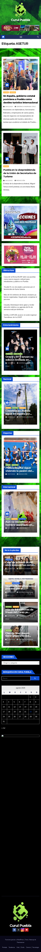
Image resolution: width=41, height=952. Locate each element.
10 (4, 707)
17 (4, 712)
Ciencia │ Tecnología (32, 947)
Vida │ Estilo (17, 353)
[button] (38, 37)
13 (20, 707)
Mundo (10, 515)
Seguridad (16, 583)
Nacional (19, 407)
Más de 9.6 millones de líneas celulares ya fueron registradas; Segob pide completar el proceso (20, 297)
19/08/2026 (13, 417)
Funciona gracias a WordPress (14, 939)
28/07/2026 (13, 474)
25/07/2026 (11, 363)
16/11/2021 (9, 180)
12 (15, 707)
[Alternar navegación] (21, 36)
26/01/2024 (9, 106)
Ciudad (10, 464)
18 (9, 712)
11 (9, 707)
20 (20, 712)
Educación (11, 407)
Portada (12, 92)
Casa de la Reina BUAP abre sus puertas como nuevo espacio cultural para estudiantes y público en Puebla (20, 279)
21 (25, 712)
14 (25, 707)
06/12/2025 (14, 525)
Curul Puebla (20, 20)
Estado (6, 92)
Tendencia (24, 515)
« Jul (3, 728)
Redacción (20, 180)
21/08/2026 (11, 568)
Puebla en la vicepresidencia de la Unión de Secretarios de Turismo (19, 173)
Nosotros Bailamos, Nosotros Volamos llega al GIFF (20, 359)
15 (31, 707)
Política (16, 515)
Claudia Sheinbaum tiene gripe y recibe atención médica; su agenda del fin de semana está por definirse (19, 307)
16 (36, 707)
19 (15, 712)
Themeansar (20, 942)
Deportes (17, 464)
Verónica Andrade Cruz (26, 106)
